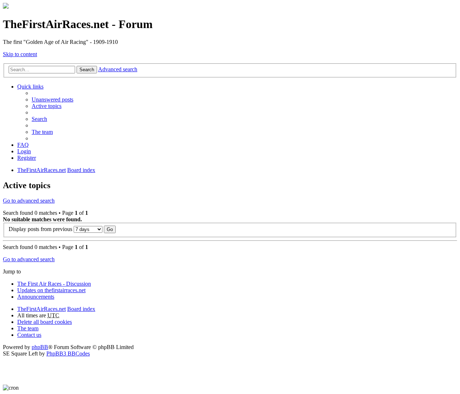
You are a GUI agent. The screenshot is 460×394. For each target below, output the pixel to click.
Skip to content (20, 54)
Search (86, 69)
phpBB (40, 347)
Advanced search (117, 69)
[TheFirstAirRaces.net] (6, 7)
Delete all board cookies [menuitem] (44, 322)
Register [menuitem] (26, 158)
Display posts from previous (41, 229)
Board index (81, 309)
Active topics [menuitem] (46, 106)
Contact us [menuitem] (29, 335)
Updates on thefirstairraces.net (51, 290)
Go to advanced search (29, 201)
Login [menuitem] (24, 151)
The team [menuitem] (42, 132)
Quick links (30, 86)
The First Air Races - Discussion (54, 284)
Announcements (35, 297)
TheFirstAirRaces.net (41, 309)
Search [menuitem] (39, 119)
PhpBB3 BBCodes (68, 353)
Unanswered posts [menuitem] (52, 99)
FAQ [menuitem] (23, 145)
